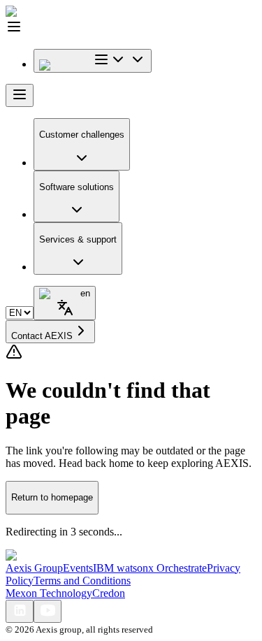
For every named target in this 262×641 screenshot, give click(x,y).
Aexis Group (34, 568)
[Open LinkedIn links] (20, 611)
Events (78, 568)
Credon (108, 593)
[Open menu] (20, 95)
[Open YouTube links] (47, 611)
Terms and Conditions (82, 580)
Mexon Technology (49, 593)
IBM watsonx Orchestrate (150, 568)
